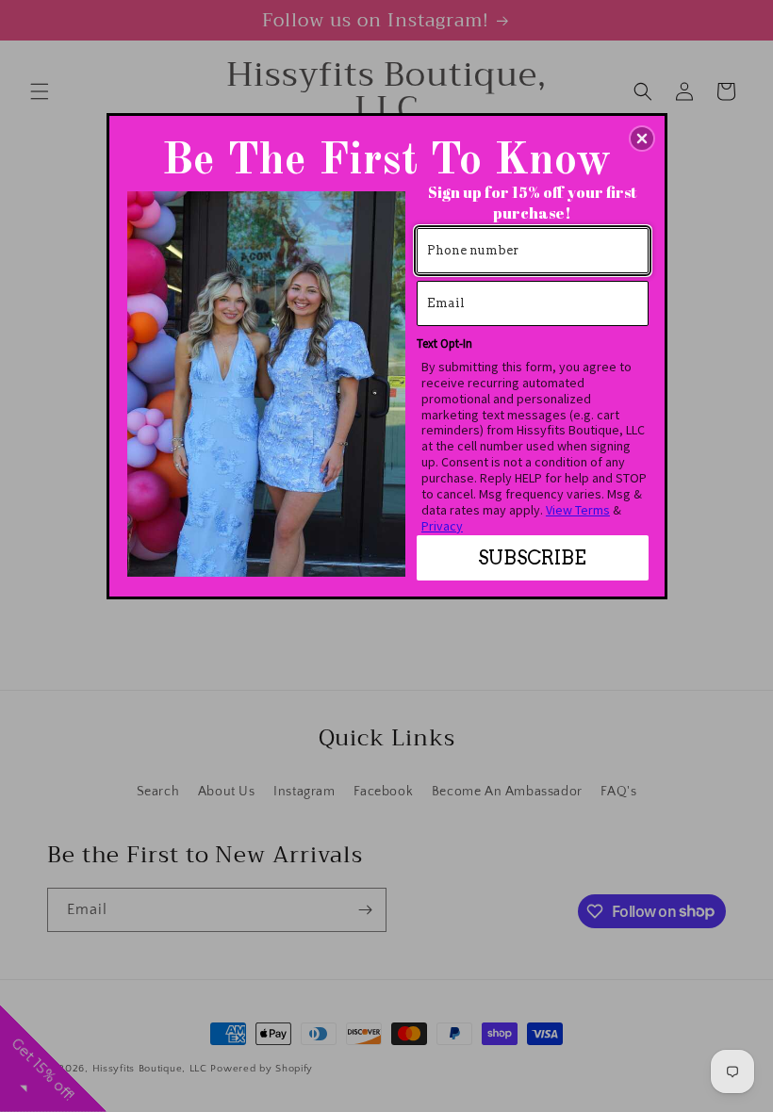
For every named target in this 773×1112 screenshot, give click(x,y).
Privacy (442, 525)
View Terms (578, 509)
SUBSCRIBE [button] (532, 558)
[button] (642, 138)
